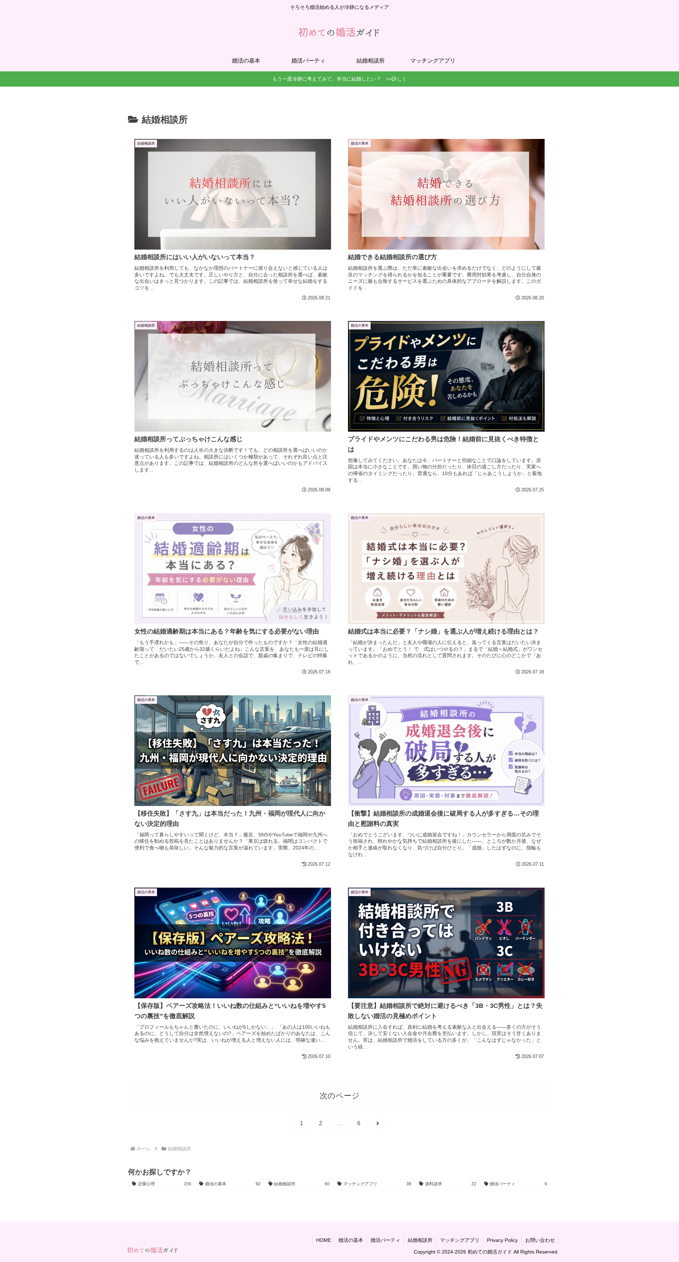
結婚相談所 (420, 1240)
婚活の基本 (350, 1240)
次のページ (340, 1095)
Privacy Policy (502, 1240)
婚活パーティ (385, 1240)
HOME (323, 1240)
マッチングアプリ (460, 1240)
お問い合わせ (540, 1240)
